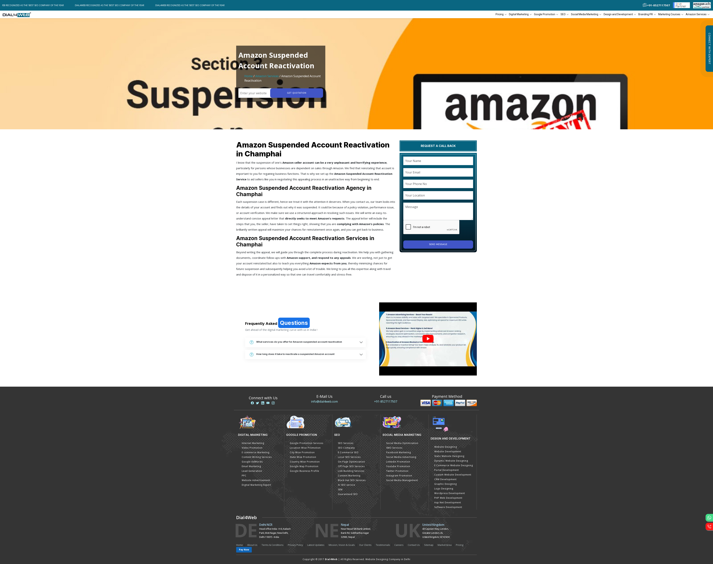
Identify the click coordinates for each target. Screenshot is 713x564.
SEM (340, 489)
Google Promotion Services (306, 443)
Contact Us (414, 545)
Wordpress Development (449, 493)
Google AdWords (252, 461)
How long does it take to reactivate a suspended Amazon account (295, 353)
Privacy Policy (295, 545)
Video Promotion (252, 447)
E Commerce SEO (348, 452)
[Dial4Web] (18, 14)
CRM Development (445, 479)
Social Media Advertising (401, 457)
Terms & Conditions (273, 545)
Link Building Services (351, 471)
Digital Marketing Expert (256, 484)
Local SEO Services (349, 457)
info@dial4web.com (324, 401)
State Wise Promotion (303, 457)
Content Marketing (349, 475)
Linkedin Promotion (398, 461)
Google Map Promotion (304, 466)
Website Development (447, 451)
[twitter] (257, 403)
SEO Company (346, 447)
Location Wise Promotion (305, 447)
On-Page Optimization (351, 461)
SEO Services (345, 443)
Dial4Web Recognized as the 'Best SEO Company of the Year (57, 5)
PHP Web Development (448, 497)
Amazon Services (267, 76)
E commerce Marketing (255, 452)
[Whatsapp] (709, 517)
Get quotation (296, 93)
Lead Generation (252, 471)
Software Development (448, 507)
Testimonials (383, 545)
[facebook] (252, 403)
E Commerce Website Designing (453, 465)
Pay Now (244, 549)
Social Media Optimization (402, 443)
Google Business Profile (304, 471)
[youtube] (267, 403)
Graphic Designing (445, 484)
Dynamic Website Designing (451, 460)
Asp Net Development (447, 502)
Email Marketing (251, 466)
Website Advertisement (256, 480)
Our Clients (365, 545)
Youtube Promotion (398, 466)
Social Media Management (402, 480)
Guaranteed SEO (348, 494)
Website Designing (445, 446)
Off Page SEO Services (351, 466)
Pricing (500, 14)
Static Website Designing (449, 456)
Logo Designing (443, 488)
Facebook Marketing (398, 452)
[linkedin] (262, 403)
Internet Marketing (253, 443)
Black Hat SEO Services (352, 480)
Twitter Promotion (397, 471)
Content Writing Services (257, 457)
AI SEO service (346, 484)
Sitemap (428, 545)
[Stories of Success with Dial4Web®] (428, 339)
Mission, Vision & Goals (342, 545)
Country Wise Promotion (305, 461)
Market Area (445, 545)
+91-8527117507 (385, 401)
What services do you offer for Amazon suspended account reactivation (299, 341)
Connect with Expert (709, 48)
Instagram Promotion (399, 475)
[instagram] (273, 403)
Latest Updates (315, 545)
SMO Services (394, 447)
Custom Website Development (452, 474)
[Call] (709, 526)
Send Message (438, 244)
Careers (398, 545)
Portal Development (446, 470)
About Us (252, 545)
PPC (244, 475)
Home (248, 76)
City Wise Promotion (302, 452)
